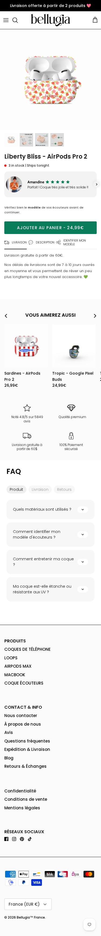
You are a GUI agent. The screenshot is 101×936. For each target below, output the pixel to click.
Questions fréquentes (27, 741)
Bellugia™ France (31, 917)
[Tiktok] (30, 839)
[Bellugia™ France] (50, 20)
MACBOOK (14, 675)
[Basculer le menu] (6, 20)
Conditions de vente (25, 799)
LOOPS (11, 658)
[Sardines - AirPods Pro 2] (26, 346)
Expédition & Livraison (27, 749)
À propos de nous (22, 724)
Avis (8, 732)
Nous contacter (20, 715)
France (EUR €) (24, 904)
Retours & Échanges (25, 766)
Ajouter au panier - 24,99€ (50, 228)
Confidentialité (20, 791)
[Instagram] (14, 839)
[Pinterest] (22, 839)
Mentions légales (22, 808)
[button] (4, 184)
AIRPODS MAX (18, 666)
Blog (8, 758)
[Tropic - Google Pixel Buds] (74, 346)
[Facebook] (6, 839)
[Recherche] (18, 20)
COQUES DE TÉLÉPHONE (27, 649)
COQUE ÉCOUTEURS (23, 683)
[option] (50, 79)
